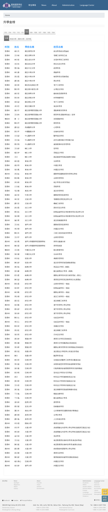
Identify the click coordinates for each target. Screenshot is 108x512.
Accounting (97, 488)
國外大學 (21, 39)
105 (48, 33)
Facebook (7, 500)
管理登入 (98, 500)
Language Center (87, 5)
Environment (40, 488)
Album (16, 486)
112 (18, 33)
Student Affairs (87, 486)
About (54, 5)
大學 (6, 38)
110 (27, 32)
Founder (39, 483)
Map (81, 505)
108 (35, 33)
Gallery (16, 488)
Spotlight (16, 483)
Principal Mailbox (27, 500)
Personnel (97, 486)
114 (10, 33)
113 (14, 33)
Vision (38, 484)
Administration (68, 5)
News (43, 5)
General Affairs (87, 488)
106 (44, 33)
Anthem (39, 486)
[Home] (12, 5)
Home (7, 15)
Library (96, 490)
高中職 (28, 39)
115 (5, 33)
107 (40, 33)
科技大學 (13, 39)
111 (22, 33)
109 (31, 33)
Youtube (15, 500)
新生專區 (32, 5)
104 (53, 33)
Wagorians (17, 484)
